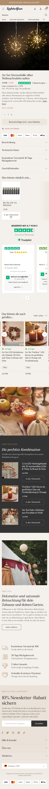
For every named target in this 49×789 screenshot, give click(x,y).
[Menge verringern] (4, 114)
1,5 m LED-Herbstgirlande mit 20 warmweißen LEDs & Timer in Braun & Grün (34, 466)
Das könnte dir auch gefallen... (13, 315)
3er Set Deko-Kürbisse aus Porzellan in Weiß (33, 511)
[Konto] (40, 9)
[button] (35, 9)
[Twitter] (7, 733)
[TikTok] (24, 733)
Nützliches (7, 755)
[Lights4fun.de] (14, 9)
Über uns (6, 747)
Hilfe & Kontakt (9, 740)
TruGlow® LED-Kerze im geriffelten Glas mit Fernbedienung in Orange (34, 489)
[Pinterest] (18, 733)
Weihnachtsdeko (33, 19)
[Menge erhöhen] (12, 114)
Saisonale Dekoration (17, 19)
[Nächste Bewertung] (27, 297)
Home (4, 19)
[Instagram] (13, 733)
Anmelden (39, 723)
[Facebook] (2, 733)
